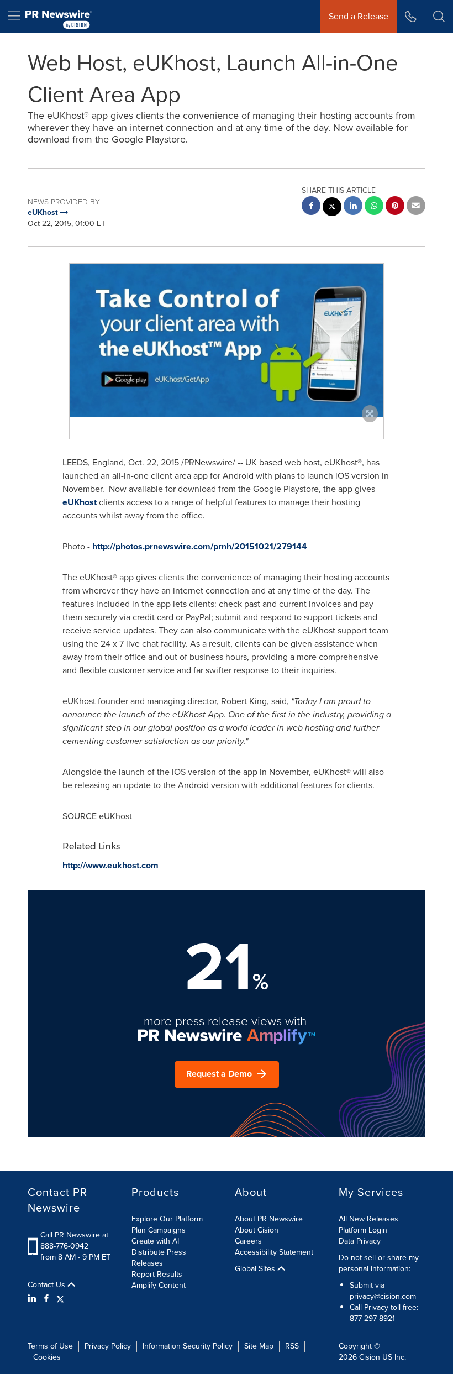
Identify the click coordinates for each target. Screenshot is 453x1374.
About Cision (256, 1230)
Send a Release (358, 16)
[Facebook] (46, 1298)
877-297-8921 (372, 1318)
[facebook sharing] (311, 207)
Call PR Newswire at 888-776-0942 (74, 1240)
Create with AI (155, 1241)
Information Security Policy (188, 1346)
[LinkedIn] (33, 1298)
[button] (226, 340)
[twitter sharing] (332, 208)
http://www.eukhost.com (110, 865)
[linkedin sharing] (353, 207)
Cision (369, 1357)
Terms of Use (50, 1346)
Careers (248, 1241)
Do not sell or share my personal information (379, 1263)
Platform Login (363, 1230)
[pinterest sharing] (395, 207)
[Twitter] (60, 1298)
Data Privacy (360, 1241)
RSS (292, 1346)
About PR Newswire (269, 1219)
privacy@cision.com (383, 1296)
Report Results (156, 1274)
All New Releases (368, 1219)
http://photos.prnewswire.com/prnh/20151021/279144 (199, 546)
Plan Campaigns (158, 1230)
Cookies (47, 1357)
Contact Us (47, 1285)
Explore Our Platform (167, 1219)
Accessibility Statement (274, 1252)
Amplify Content (158, 1285)
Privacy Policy (108, 1346)
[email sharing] (416, 207)
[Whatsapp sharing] (374, 207)
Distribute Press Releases (158, 1257)
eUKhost (79, 502)
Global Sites (256, 1269)
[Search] (439, 16)
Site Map (258, 1346)
